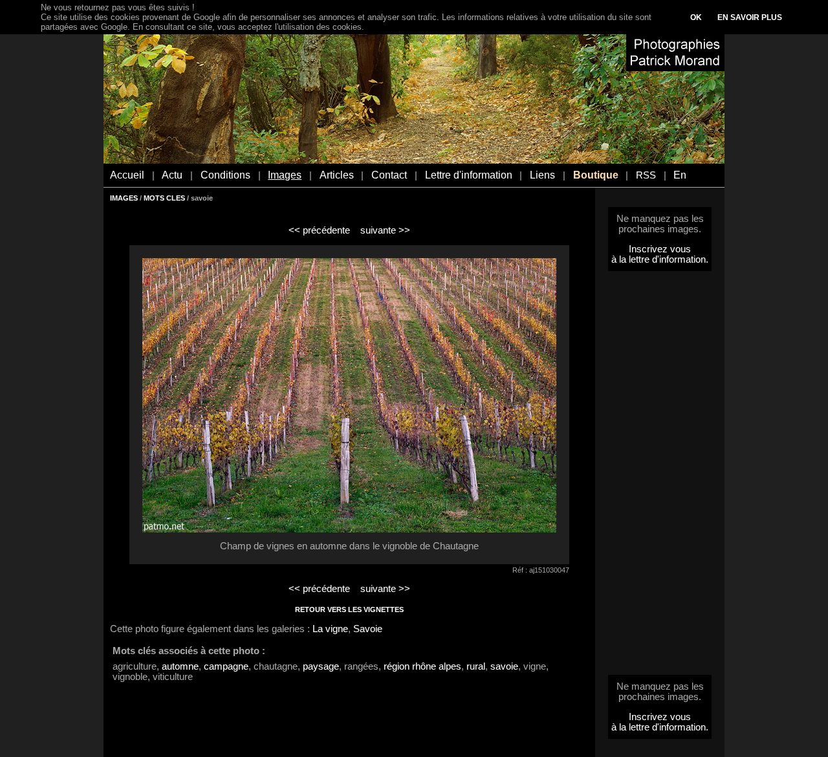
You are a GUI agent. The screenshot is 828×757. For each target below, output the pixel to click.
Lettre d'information (468, 175)
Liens (542, 175)
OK (696, 17)
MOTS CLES (164, 198)
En (679, 175)
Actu (172, 175)
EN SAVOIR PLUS (749, 17)
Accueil (127, 175)
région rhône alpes (422, 666)
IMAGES (124, 198)
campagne (226, 666)
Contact (389, 175)
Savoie (367, 629)
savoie (504, 666)
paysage (321, 666)
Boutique (595, 175)
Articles (337, 175)
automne (180, 666)
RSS (646, 175)
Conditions (225, 175)
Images (284, 175)
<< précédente (319, 230)
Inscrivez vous (660, 249)
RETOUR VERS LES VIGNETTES (349, 609)
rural (475, 666)
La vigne (330, 629)
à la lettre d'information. (659, 259)
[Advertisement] (660, 477)
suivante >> (385, 230)
